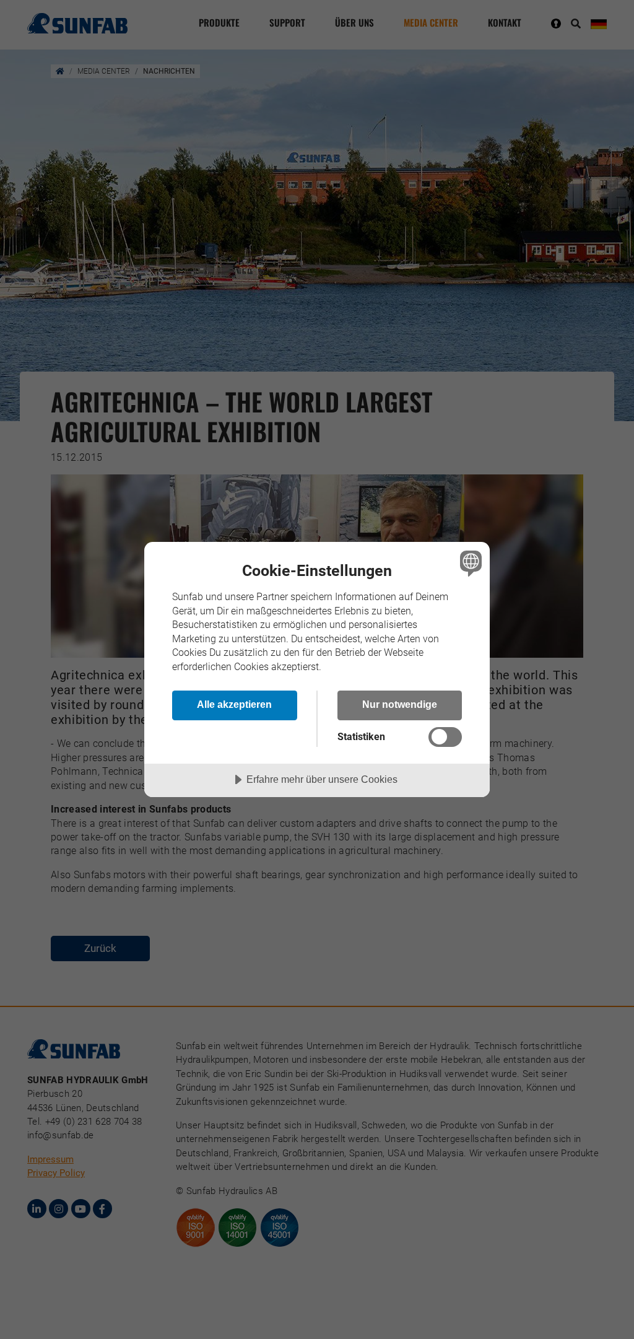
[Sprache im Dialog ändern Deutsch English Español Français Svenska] (469, 563)
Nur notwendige (399, 704)
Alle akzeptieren (234, 704)
